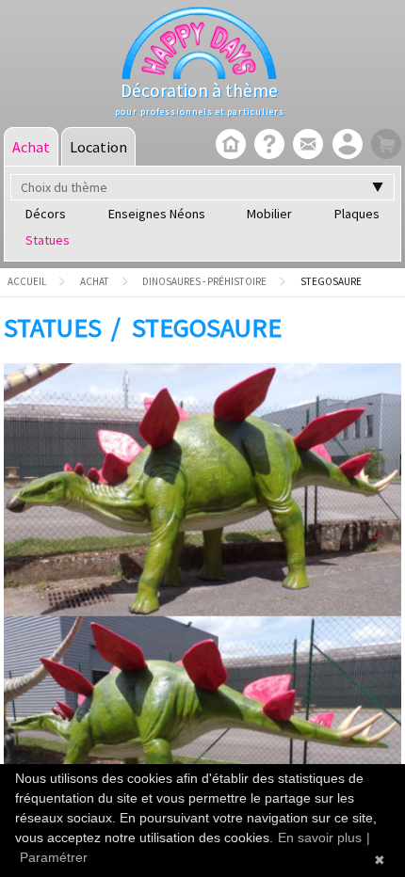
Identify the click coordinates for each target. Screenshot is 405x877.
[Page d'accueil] (228, 146)
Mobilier (269, 213)
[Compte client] (345, 146)
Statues (47, 239)
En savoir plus (320, 837)
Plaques (357, 213)
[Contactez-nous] (305, 146)
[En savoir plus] (267, 146)
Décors (45, 213)
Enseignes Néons (156, 213)
